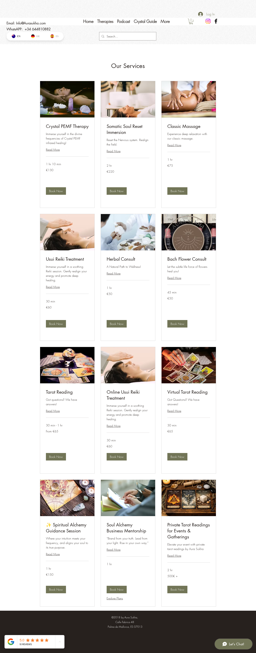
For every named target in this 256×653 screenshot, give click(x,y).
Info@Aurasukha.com (31, 23)
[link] (67, 126)
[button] (56, 191)
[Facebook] (216, 21)
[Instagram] (208, 21)
